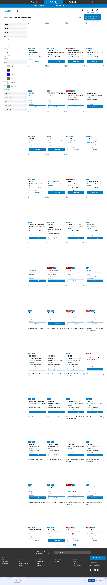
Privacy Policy (17, 582)
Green (13, 86)
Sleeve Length (8, 97)
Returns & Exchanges (23, 563)
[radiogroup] (31, 93)
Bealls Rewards (4, 563)
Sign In (2, 559)
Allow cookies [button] (91, 580)
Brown (13, 78)
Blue (13, 74)
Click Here (62, 6)
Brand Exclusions (40, 565)
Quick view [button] (40, 62)
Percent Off (7, 109)
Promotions (7, 105)
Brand (6, 32)
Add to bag (59, 62)
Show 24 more (7, 58)
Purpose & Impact (69, 577)
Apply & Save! (58, 559)
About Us (75, 559)
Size (5, 36)
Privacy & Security (40, 577)
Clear (13, 82)
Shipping (21, 565)
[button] (100, 580)
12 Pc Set (9, 52)
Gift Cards (39, 559)
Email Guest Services (98, 557)
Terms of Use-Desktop (50, 577)
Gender (6, 28)
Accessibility (77, 577)
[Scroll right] (64, 93)
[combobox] (46, 11)
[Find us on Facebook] (91, 570)
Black (13, 70)
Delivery (6, 24)
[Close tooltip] (100, 15)
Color (5, 62)
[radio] (30, 93)
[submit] (88, 552)
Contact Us (75, 563)
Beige (13, 66)
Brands (38, 563)
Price (5, 101)
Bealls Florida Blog (77, 565)
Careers (74, 561)
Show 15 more (7, 89)
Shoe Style (7, 93)
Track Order (21, 559)
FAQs (20, 561)
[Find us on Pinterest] (98, 570)
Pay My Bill (57, 561)
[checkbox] (5, 40)
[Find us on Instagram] (95, 570)
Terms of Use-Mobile (60, 577)
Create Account (4, 561)
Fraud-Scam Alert (85, 577)
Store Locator (40, 561)
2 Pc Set (9, 55)
